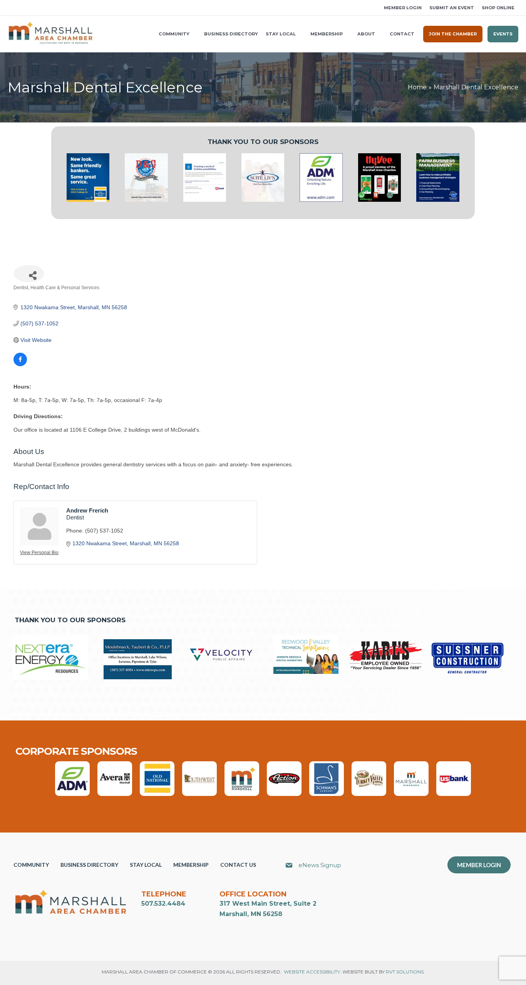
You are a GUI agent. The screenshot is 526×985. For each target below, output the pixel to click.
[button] (10, 8)
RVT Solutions (405, 972)
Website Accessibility (312, 972)
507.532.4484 (163, 903)
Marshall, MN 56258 (250, 914)
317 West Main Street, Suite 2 (268, 903)
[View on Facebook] (20, 364)
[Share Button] (28, 273)
